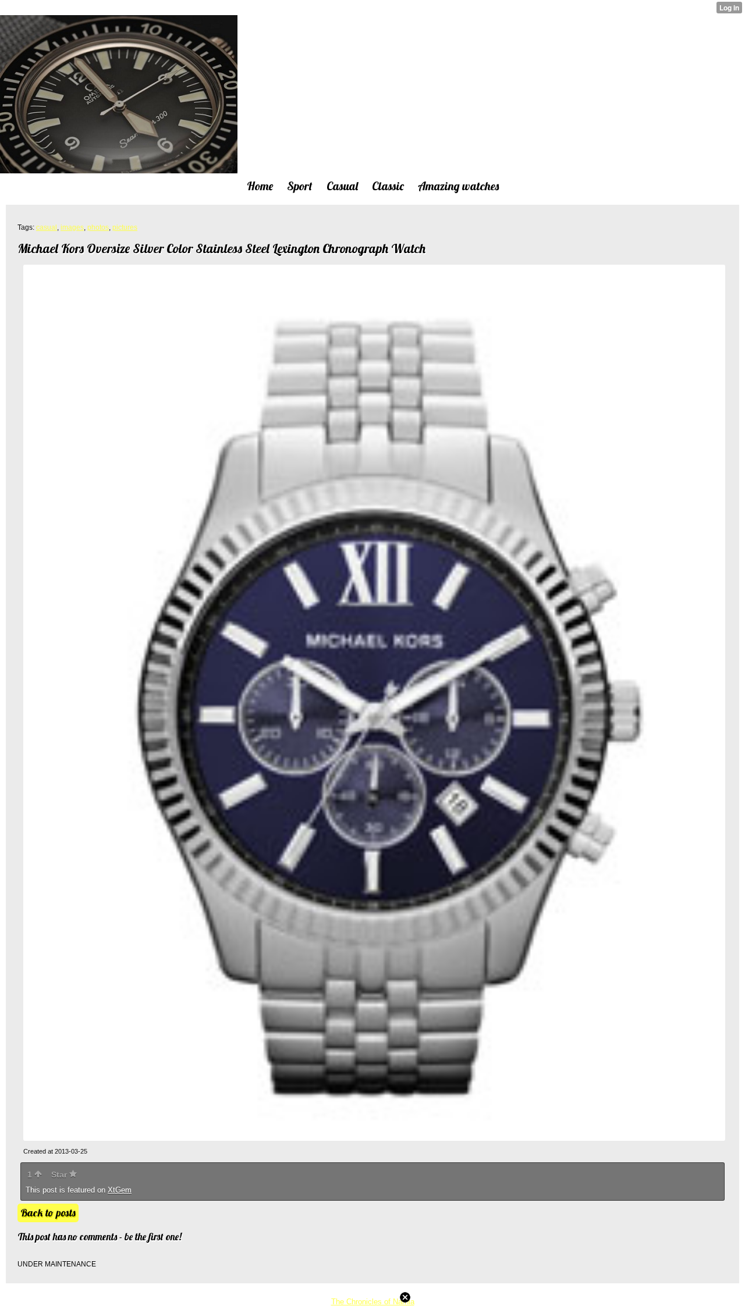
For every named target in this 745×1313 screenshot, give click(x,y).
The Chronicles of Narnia (372, 1301)
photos (98, 227)
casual (46, 227)
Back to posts (48, 1212)
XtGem (120, 1190)
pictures (124, 227)
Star (60, 1174)
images (72, 227)
